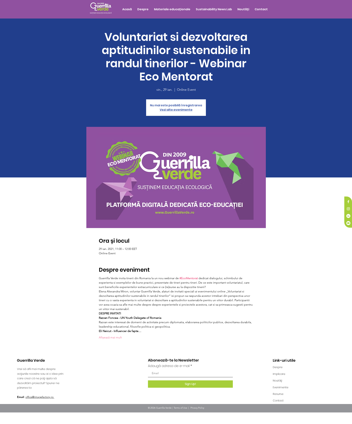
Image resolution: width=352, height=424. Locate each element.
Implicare (279, 374)
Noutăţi (277, 380)
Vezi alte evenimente (176, 110)
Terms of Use (180, 407)
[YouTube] (348, 223)
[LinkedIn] (348, 216)
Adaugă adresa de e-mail (169, 366)
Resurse (278, 394)
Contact (278, 400)
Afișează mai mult (110, 337)
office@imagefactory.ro (39, 397)
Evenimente (280, 387)
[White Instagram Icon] (348, 209)
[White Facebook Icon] (348, 202)
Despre (278, 367)
